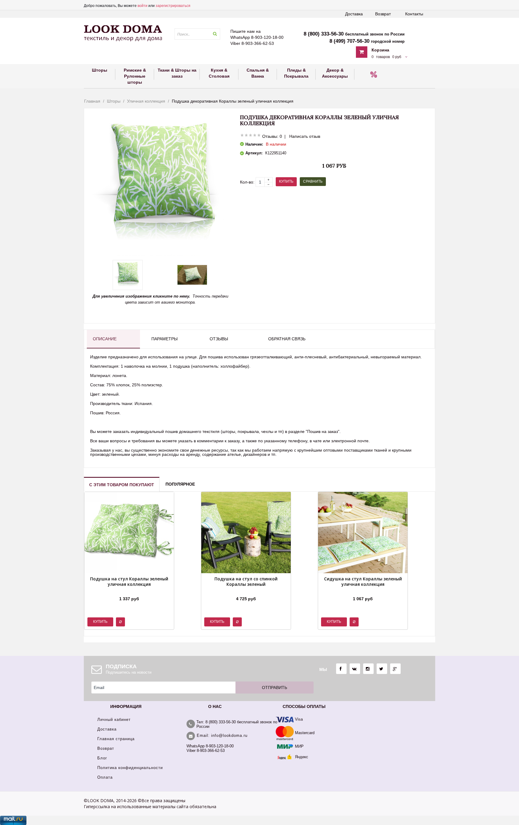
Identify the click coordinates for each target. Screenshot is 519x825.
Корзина (380, 50)
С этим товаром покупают (121, 484)
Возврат (383, 13)
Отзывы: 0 (272, 136)
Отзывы (219, 338)
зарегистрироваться (173, 6)
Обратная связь (286, 338)
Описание (105, 338)
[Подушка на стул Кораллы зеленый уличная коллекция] (129, 591)
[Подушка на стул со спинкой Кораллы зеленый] (246, 591)
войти (142, 6)
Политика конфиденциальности (130, 767)
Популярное (180, 484)
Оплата (105, 777)
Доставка (354, 13)
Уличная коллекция (146, 101)
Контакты (414, 13)
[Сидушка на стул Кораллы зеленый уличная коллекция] (363, 591)
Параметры (164, 338)
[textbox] (197, 34)
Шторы (113, 101)
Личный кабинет (114, 719)
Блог (102, 758)
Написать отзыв (304, 136)
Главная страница (116, 739)
